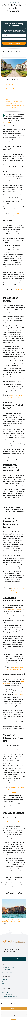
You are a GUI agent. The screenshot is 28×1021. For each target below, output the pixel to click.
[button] (26, 1001)
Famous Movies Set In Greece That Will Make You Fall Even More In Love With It (14, 591)
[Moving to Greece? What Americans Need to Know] (14, 900)
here (20, 208)
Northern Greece (18, 694)
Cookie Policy (13, 1019)
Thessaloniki (6, 123)
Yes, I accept (14, 1008)
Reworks (19, 439)
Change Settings (14, 1015)
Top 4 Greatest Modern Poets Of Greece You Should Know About (14, 790)
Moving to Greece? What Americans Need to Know (11, 921)
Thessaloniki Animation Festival (12, 609)
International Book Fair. (16, 752)
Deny (14, 1012)
